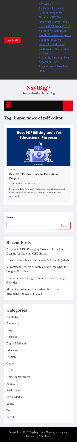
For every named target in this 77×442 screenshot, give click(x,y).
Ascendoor (61, 432)
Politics (10, 383)
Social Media (14, 397)
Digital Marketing (16, 343)
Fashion (11, 356)
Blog (9, 330)
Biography (12, 323)
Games (10, 363)
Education (12, 350)
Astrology (12, 316)
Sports (10, 403)
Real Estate (13, 390)
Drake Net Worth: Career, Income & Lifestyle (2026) (37, 260)
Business (11, 336)
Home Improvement (18, 376)
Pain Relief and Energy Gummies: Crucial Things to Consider (54, 49)
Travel (10, 417)
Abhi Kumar (16, 183)
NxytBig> (38, 87)
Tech (12, 170)
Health (10, 370)
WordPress (44, 436)
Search (10, 217)
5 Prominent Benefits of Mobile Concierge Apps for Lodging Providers (55, 35)
